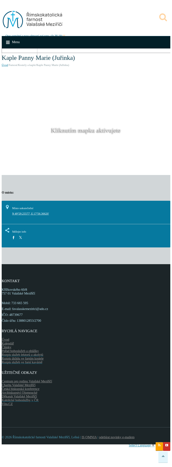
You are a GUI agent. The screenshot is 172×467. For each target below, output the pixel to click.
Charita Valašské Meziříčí (18, 385)
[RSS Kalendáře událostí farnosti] (159, 446)
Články (6, 347)
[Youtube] (166, 446)
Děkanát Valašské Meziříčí (19, 396)
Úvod (5, 65)
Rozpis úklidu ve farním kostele (23, 358)
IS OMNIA (89, 437)
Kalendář (8, 343)
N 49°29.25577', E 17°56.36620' (30, 213)
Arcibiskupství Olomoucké (19, 392)
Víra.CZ (7, 404)
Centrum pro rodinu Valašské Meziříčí (27, 381)
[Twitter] (20, 237)
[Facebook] (13, 237)
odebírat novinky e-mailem (116, 437)
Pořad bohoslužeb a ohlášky (20, 351)
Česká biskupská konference (20, 389)
